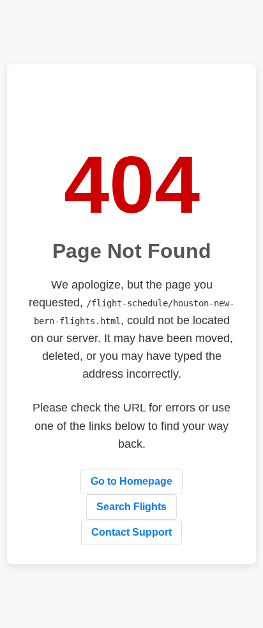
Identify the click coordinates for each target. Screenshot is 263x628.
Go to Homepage (131, 481)
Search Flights (131, 506)
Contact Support (131, 532)
